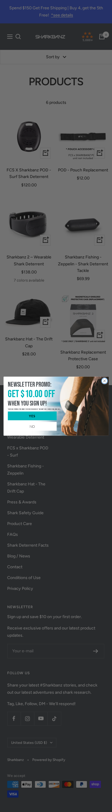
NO (32, 426)
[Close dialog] (105, 381)
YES (32, 416)
